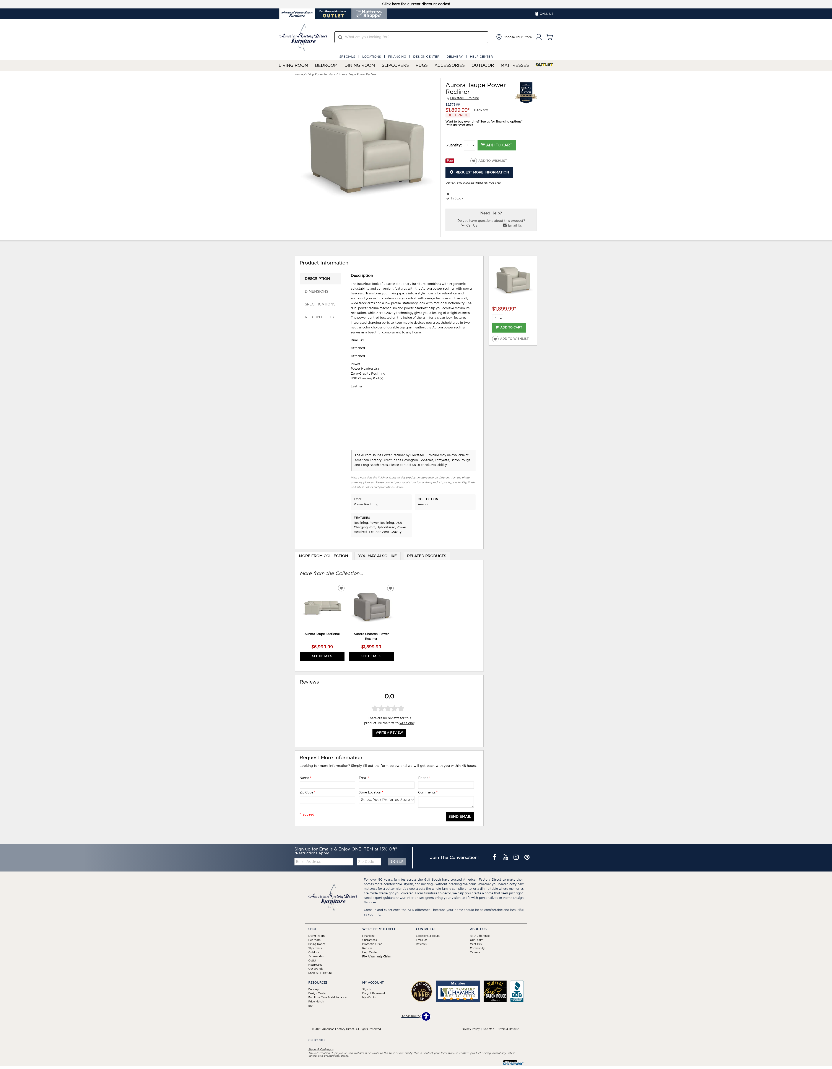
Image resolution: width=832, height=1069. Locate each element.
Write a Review (389, 732)
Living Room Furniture (320, 74)
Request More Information (482, 172)
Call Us (471, 225)
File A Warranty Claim (376, 956)
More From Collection (323, 556)
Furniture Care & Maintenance (327, 997)
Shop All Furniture (320, 972)
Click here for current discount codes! (416, 4)
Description (317, 279)
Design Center (426, 56)
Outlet (544, 65)
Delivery (455, 56)
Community (477, 948)
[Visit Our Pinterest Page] (526, 857)
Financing (397, 56)
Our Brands (315, 969)
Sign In (366, 989)
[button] (513, 37)
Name (305, 778)
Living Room (293, 66)
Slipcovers (395, 66)
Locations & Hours (428, 936)
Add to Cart (499, 145)
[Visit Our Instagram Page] (516, 857)
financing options (508, 121)
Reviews (421, 944)
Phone (424, 778)
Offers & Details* (508, 1029)
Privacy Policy (471, 1029)
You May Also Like (377, 556)
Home (299, 74)
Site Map (488, 1029)
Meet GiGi (476, 944)
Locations (371, 56)
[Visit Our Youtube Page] (506, 857)
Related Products (426, 556)
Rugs (422, 66)
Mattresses (515, 66)
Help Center (481, 56)
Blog (311, 1005)
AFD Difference (480, 936)
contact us (408, 465)
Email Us (514, 225)
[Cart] (549, 37)
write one (407, 723)
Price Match (315, 1001)
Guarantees (369, 940)
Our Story (476, 940)
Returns (367, 948)
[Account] (539, 37)
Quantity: (453, 145)
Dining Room (359, 66)
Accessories (449, 66)
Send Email (459, 816)
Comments (427, 792)
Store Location (371, 792)
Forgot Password (373, 993)
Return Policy (320, 317)
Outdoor (482, 66)
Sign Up (396, 861)
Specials (347, 56)
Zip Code (307, 792)
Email (364, 778)
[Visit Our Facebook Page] (495, 857)
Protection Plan (372, 944)
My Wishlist (369, 997)
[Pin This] (449, 161)
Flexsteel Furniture (464, 98)
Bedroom (326, 66)
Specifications (320, 304)
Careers (475, 952)
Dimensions (316, 291)
